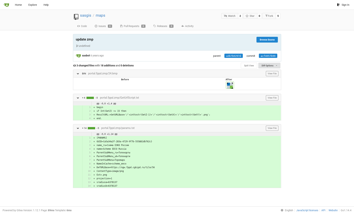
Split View (249, 65)
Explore (32, 4)
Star (252, 15)
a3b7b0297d (233, 56)
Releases (164, 26)
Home (18, 4)
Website (333, 210)
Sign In (345, 4)
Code (84, 26)
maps (100, 15)
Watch (231, 15)
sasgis (85, 15)
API (323, 210)
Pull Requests (134, 26)
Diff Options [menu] (268, 65)
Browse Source (267, 39)
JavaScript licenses (307, 210)
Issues (104, 26)
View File (272, 73)
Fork (270, 15)
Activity (189, 26)
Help (46, 4)
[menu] (286, 210)
